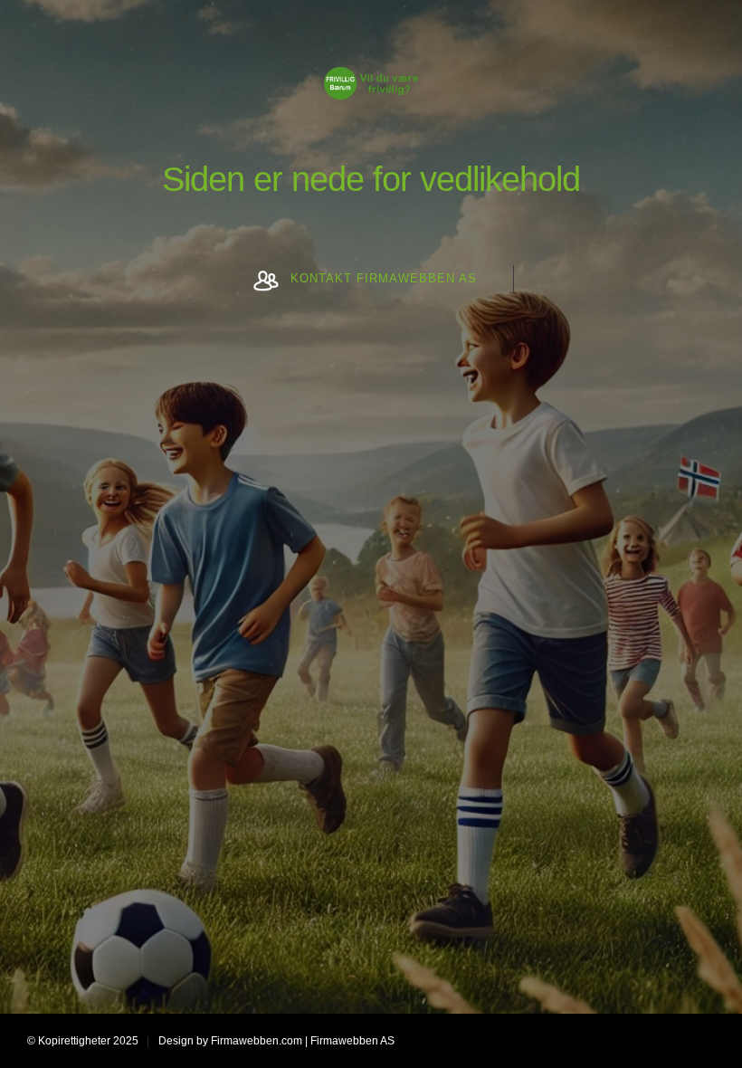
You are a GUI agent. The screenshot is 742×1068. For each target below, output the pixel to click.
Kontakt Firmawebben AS (383, 278)
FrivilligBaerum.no (371, 99)
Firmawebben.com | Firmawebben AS (303, 1041)
